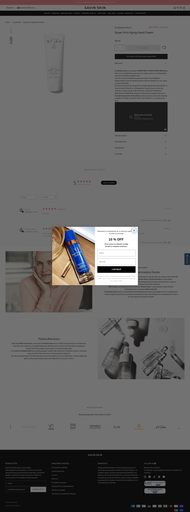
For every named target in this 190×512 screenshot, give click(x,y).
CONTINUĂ (116, 269)
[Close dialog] (134, 230)
